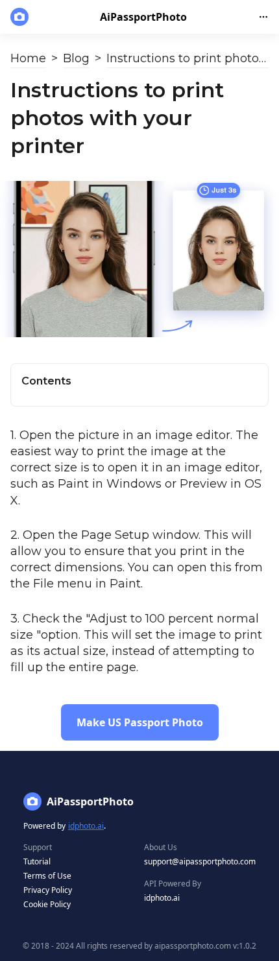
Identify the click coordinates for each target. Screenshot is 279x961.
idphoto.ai (86, 825)
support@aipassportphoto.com (200, 861)
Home (28, 58)
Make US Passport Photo (140, 722)
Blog (76, 58)
